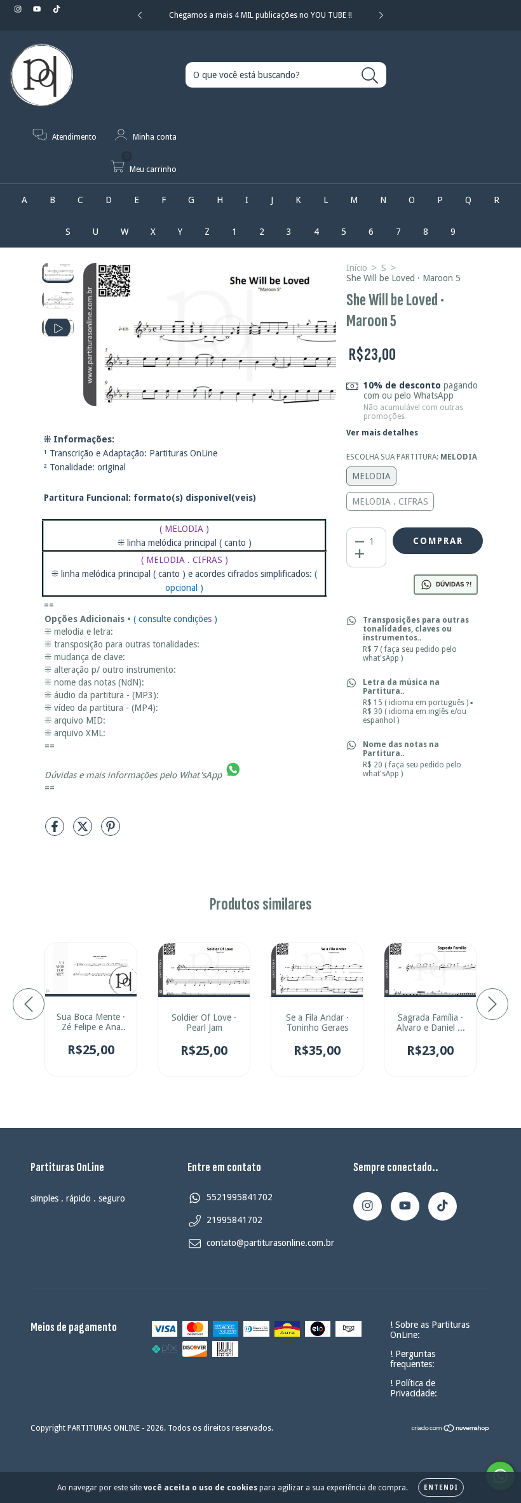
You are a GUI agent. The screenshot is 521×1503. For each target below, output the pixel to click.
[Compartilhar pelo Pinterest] (110, 831)
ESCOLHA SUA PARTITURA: (411, 457)
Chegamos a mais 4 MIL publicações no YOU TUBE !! (260, 15)
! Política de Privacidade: (413, 1388)
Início (356, 268)
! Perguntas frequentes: (412, 1359)
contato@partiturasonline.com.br (270, 1243)
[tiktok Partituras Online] (56, 9)
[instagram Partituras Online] (19, 9)
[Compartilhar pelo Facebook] (56, 831)
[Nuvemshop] (451, 1429)
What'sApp (200, 775)
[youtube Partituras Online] (38, 9)
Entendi (441, 1487)
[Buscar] (370, 76)
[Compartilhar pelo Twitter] (84, 831)
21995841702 (234, 1220)
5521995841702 (239, 1197)
